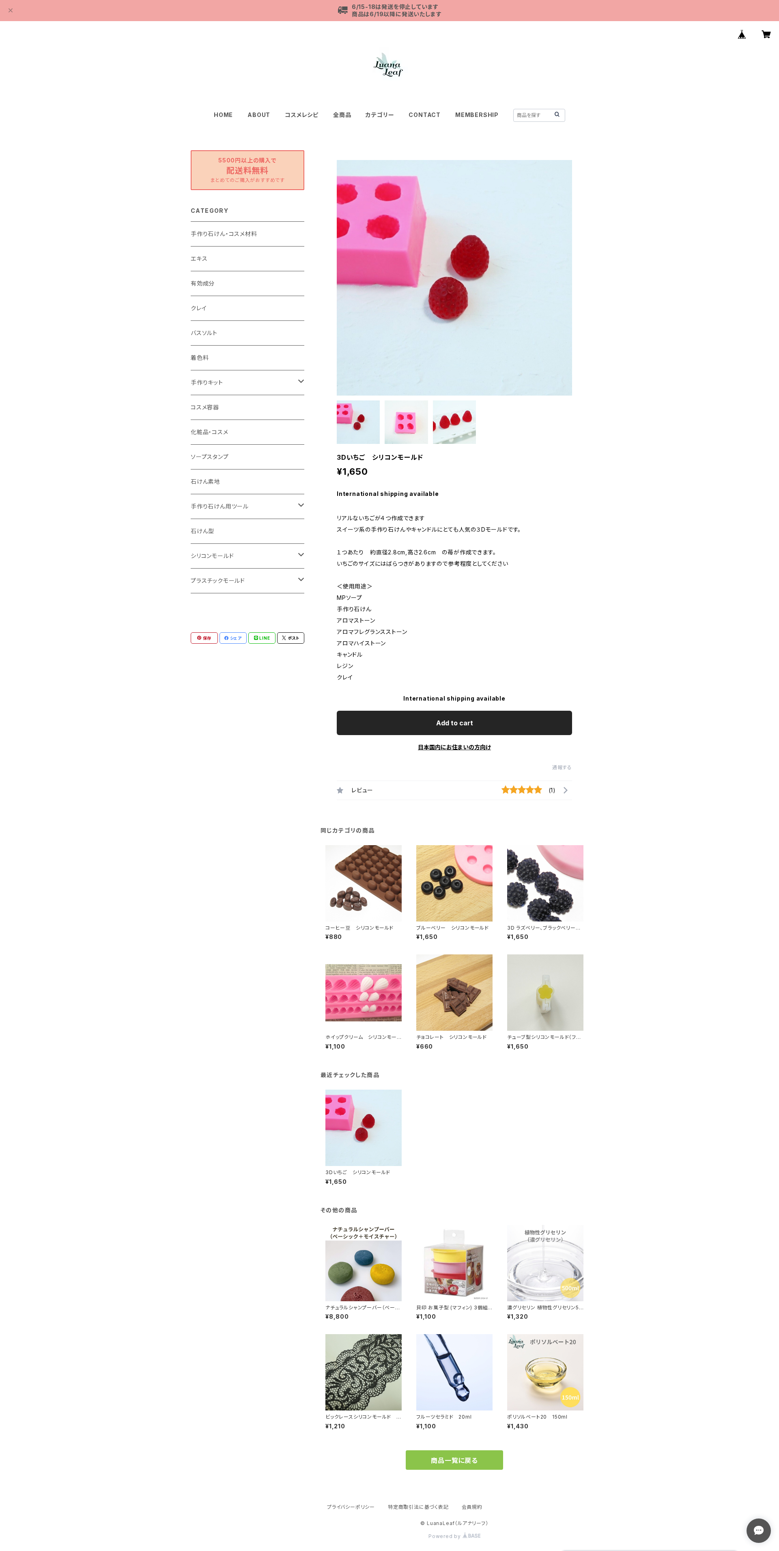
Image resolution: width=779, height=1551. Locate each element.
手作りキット (207, 382)
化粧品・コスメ (209, 431)
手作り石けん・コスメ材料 (224, 233)
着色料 (200, 357)
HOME (223, 114)
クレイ (199, 308)
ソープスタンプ (210, 456)
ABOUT (258, 114)
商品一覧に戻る (454, 1460)
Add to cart (454, 723)
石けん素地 (205, 481)
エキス (199, 258)
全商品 (342, 114)
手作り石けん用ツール (220, 506)
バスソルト (204, 332)
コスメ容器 (205, 407)
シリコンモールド (212, 555)
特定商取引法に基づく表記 (418, 1507)
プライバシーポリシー (351, 1507)
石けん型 (202, 531)
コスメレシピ (301, 114)
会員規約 (472, 1507)
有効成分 (203, 283)
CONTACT (425, 114)
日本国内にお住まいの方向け (454, 747)
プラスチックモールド (218, 580)
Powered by (445, 1536)
